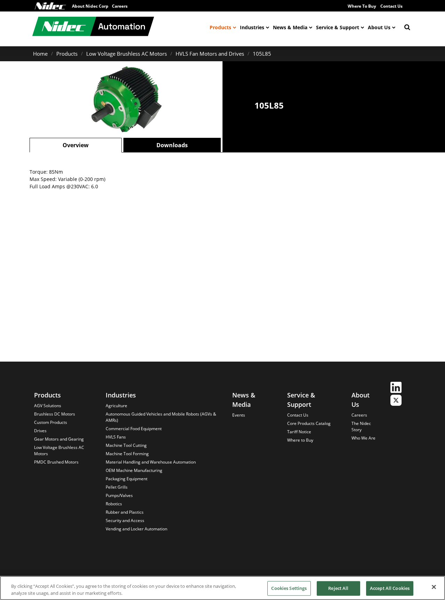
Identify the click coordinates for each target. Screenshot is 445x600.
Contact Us (391, 6)
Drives (40, 431)
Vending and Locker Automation (136, 529)
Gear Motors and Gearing (59, 439)
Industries (252, 27)
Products (220, 27)
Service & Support (337, 27)
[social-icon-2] (396, 401)
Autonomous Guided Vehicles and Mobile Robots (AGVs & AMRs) (161, 417)
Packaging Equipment (126, 479)
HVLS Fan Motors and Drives (210, 53)
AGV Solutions (47, 406)
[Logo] (50, 5)
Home (40, 53)
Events (238, 415)
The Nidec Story (361, 426)
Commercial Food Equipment (134, 429)
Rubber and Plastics (125, 512)
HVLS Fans (116, 437)
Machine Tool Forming (127, 454)
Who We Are (363, 438)
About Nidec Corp (90, 6)
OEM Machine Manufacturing (134, 470)
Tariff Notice (299, 432)
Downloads (172, 145)
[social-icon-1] (396, 388)
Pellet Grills (117, 487)
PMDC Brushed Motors (56, 462)
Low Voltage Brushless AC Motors (126, 53)
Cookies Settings (289, 588)
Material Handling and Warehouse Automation (151, 462)
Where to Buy (300, 440)
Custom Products (50, 422)
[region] (222, 588)
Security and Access (125, 520)
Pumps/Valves (119, 495)
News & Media (290, 27)
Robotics (114, 504)
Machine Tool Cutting (126, 445)
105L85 (262, 53)
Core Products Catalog (309, 423)
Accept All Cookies (390, 588)
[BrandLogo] (93, 27)
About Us (379, 27)
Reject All (338, 588)
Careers (120, 6)
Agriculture (116, 406)
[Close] (434, 587)
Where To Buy (362, 6)
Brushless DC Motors (54, 414)
